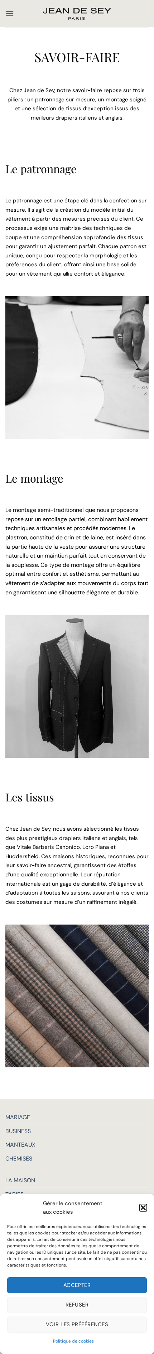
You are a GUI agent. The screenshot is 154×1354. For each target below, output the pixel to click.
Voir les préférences (77, 1324)
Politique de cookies (73, 1341)
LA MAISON (20, 1180)
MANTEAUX (20, 1144)
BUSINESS (18, 1131)
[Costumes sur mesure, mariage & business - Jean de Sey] (77, 14)
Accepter (77, 1285)
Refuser (77, 1304)
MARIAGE (17, 1117)
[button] (143, 1207)
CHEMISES (18, 1158)
